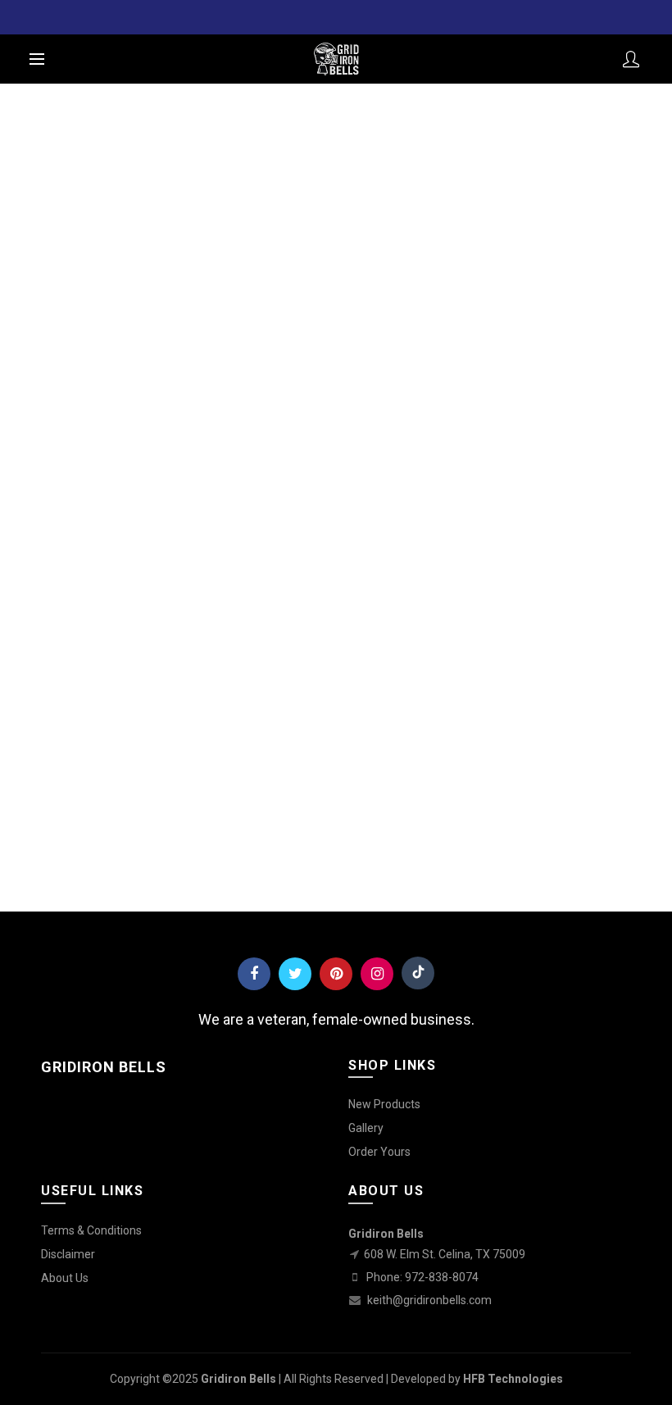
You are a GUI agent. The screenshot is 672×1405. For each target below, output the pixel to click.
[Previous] (17, 597)
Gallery (366, 1127)
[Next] (51, 597)
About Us (65, 1278)
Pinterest (336, 973)
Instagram (377, 973)
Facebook (254, 973)
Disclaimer (68, 1254)
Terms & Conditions (91, 1230)
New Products (384, 1104)
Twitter (295, 973)
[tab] (17, 616)
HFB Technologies (513, 1378)
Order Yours (379, 1151)
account (631, 59)
